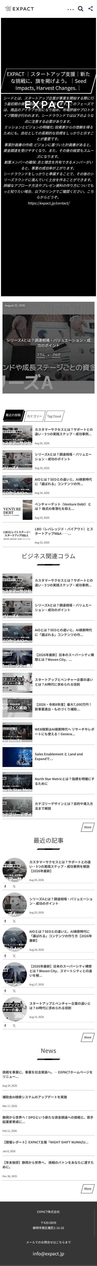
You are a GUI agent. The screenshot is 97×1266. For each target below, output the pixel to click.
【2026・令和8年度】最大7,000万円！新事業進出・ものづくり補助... (63, 706)
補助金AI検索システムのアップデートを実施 (34, 1097)
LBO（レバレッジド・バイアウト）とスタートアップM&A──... (64, 531)
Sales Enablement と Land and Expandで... (59, 756)
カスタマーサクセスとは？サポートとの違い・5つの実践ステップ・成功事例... (64, 431)
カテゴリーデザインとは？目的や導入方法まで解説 (64, 805)
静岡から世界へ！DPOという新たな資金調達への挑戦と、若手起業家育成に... (47, 1119)
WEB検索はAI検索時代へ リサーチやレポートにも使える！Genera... (64, 731)
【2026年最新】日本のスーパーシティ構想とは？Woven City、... (64, 657)
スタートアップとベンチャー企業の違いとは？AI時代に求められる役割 (64, 681)
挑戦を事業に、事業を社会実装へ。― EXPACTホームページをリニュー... (47, 1074)
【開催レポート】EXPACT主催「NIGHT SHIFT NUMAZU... (45, 1142)
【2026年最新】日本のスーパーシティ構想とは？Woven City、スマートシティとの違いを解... (60, 970)
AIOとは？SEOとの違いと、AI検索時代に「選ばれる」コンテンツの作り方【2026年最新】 (60, 936)
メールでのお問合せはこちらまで (48, 1242)
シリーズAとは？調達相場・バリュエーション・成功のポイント (63, 456)
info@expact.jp (48, 1253)
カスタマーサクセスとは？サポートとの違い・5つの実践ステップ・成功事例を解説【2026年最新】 (60, 866)
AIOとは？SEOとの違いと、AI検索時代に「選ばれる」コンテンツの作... (63, 481)
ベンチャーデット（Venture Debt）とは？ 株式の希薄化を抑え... (63, 506)
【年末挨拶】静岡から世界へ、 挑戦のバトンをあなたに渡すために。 (48, 1164)
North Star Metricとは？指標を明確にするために (65, 781)
